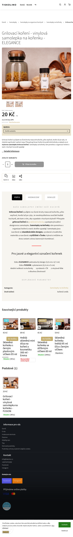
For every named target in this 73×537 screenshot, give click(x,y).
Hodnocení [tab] (33, 197)
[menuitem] (23, 5)
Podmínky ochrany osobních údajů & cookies (16, 449)
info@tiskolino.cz (7, 459)
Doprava (4, 437)
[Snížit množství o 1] (3, 164)
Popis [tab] (17, 197)
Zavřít (65, 183)
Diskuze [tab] (51, 197)
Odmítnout (64, 531)
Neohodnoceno (14, 122)
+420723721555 (7, 462)
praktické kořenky (36, 222)
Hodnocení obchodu (8, 434)
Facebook (5, 465)
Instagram (5, 468)
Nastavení (5, 532)
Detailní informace (11, 151)
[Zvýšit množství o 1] (12, 164)
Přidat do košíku (30, 164)
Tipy (3, 443)
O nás (3, 431)
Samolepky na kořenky (59, 288)
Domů (4, 429)
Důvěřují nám (6, 440)
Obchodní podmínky (8, 446)
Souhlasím (65, 525)
